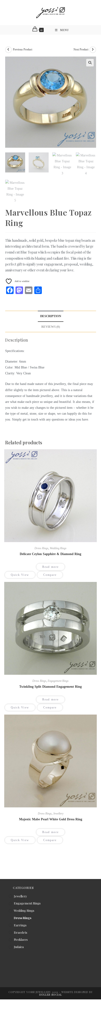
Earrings (20, 925)
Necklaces (21, 939)
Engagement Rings (58, 681)
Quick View (20, 575)
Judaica (19, 947)
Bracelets (20, 932)
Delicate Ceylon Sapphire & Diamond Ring (50, 554)
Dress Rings (41, 548)
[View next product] (92, 49)
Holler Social (50, 994)
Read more (50, 566)
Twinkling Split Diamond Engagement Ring (50, 686)
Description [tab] (50, 316)
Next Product (81, 49)
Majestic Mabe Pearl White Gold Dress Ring (50, 819)
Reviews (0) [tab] (50, 326)
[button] (90, 62)
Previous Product (22, 49)
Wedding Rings (58, 548)
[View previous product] (8, 49)
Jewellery (58, 813)
